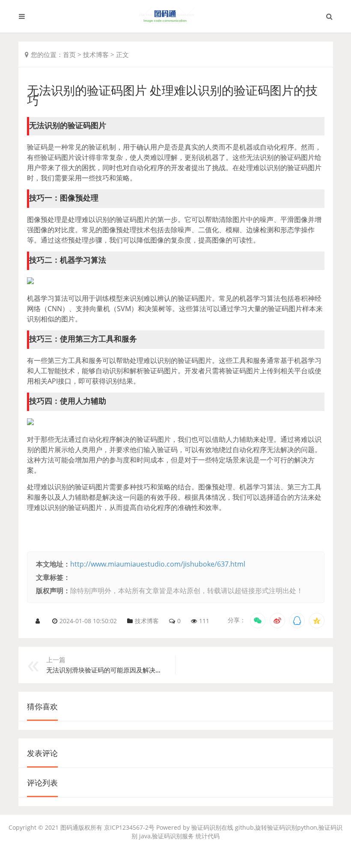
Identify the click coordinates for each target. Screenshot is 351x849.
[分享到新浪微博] (277, 620)
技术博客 (96, 54)
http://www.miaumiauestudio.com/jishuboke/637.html (157, 564)
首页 (69, 54)
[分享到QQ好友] (297, 620)
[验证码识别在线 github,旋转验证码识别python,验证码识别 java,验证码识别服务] (175, 16)
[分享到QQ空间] (316, 620)
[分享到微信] (257, 620)
